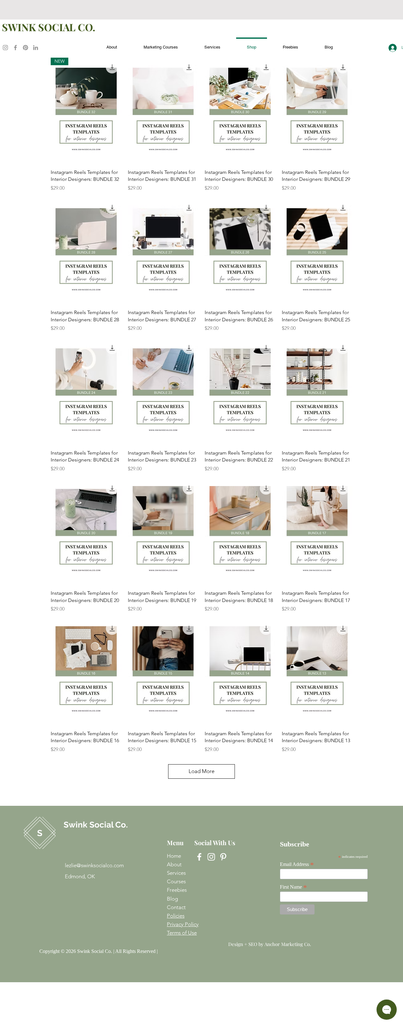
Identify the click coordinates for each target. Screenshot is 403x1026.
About (174, 864)
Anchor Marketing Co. (287, 944)
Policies (175, 916)
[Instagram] (5, 47)
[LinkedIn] (35, 47)
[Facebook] (15, 47)
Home (174, 856)
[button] (290, 44)
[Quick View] (163, 111)
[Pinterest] (25, 47)
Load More (201, 771)
